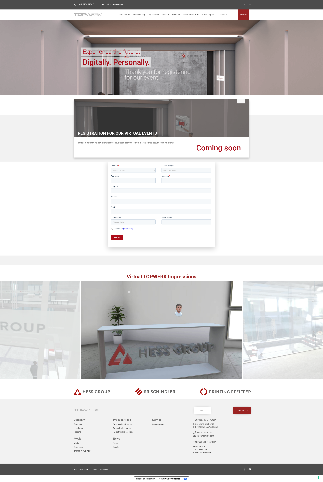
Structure (78, 424)
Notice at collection (145, 478)
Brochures (78, 447)
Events (116, 447)
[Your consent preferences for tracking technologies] (318, 477)
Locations (78, 428)
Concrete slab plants (122, 428)
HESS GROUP (199, 446)
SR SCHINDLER (200, 449)
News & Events (190, 14)
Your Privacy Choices (169, 478)
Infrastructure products (123, 432)
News (115, 443)
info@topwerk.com (115, 4)
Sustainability (139, 14)
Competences (158, 424)
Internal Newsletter (82, 451)
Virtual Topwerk (209, 14)
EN (250, 5)
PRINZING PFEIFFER (202, 452)
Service (165, 14)
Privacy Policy (105, 469)
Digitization (154, 14)
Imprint (94, 469)
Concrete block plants (122, 424)
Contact (243, 14)
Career (222, 14)
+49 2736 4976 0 (86, 4)
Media (76, 443)
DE (244, 5)
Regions (77, 432)
